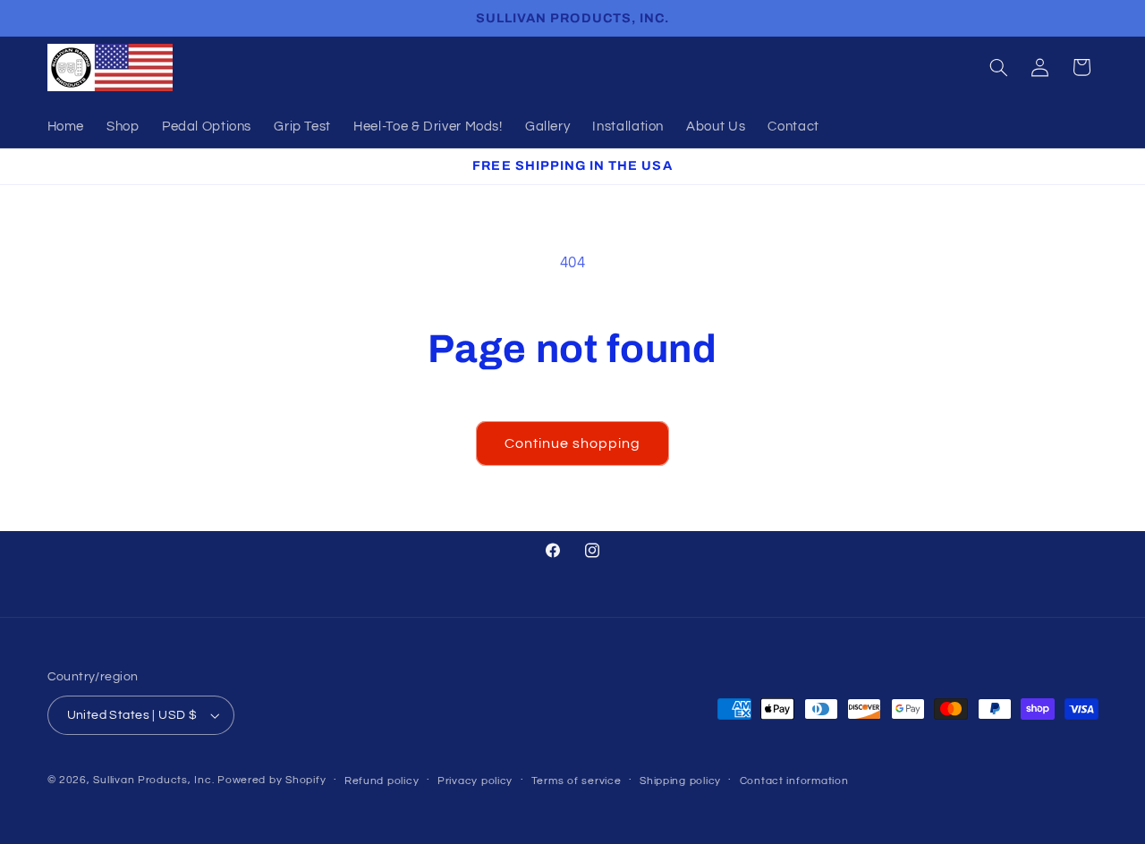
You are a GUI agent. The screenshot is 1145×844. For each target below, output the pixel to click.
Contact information (794, 781)
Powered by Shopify (271, 780)
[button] (998, 67)
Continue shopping (573, 443)
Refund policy (382, 781)
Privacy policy (475, 781)
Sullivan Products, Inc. (153, 780)
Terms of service (576, 781)
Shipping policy (680, 781)
